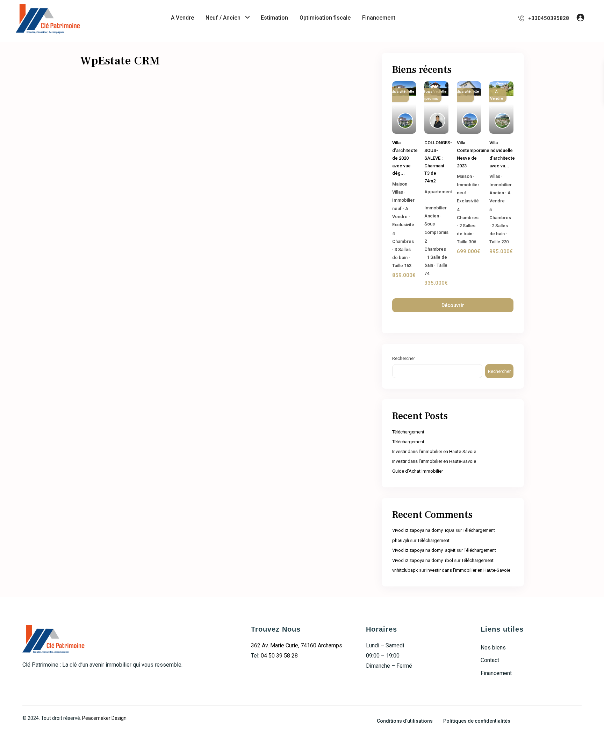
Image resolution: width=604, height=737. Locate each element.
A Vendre (182, 17)
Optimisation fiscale (325, 17)
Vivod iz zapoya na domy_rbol (422, 560)
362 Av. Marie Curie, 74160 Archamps (296, 645)
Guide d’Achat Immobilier (417, 471)
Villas (397, 192)
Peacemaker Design (104, 718)
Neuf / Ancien (223, 17)
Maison (399, 184)
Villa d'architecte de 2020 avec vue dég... (405, 158)
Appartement (438, 191)
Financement (378, 17)
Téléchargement (408, 431)
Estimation (274, 17)
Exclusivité (403, 224)
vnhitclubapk (405, 570)
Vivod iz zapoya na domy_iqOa (423, 530)
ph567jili (400, 540)
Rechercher (403, 358)
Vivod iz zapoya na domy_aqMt (423, 550)
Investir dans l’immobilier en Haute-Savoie (434, 451)
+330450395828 (548, 18)
